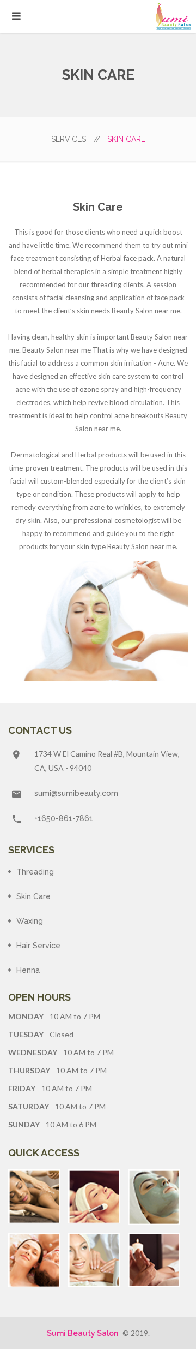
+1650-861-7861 (63, 818)
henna (28, 970)
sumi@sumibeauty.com (76, 793)
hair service (38, 945)
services (75, 139)
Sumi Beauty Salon (82, 1333)
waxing (29, 921)
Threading (35, 871)
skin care (33, 896)
